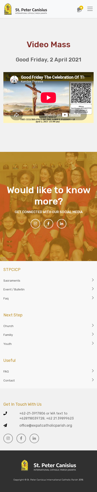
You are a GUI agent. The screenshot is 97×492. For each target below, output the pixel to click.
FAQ (6, 371)
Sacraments (11, 280)
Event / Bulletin (14, 289)
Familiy (8, 335)
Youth (7, 344)
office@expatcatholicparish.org (45, 425)
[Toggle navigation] (90, 8)
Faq (6, 298)
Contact (9, 380)
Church (8, 326)
